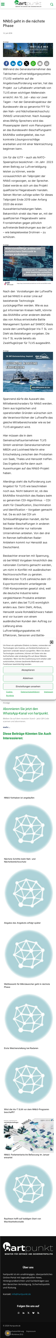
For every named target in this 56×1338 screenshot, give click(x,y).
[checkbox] (8, 1333)
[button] (51, 642)
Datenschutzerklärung (30, 692)
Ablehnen (28, 678)
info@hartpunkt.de (21, 1294)
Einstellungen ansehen (28, 686)
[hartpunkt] (28, 3)
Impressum (48, 692)
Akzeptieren (28, 669)
